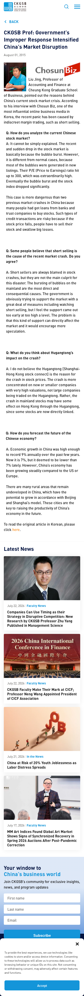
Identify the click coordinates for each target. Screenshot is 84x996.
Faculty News (36, 606)
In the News (35, 756)
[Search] (66, 6)
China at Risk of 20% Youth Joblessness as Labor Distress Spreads (41, 765)
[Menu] (77, 7)
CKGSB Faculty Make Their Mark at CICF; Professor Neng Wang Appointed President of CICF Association (42, 694)
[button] (77, 944)
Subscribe (42, 935)
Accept (42, 985)
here (16, 529)
